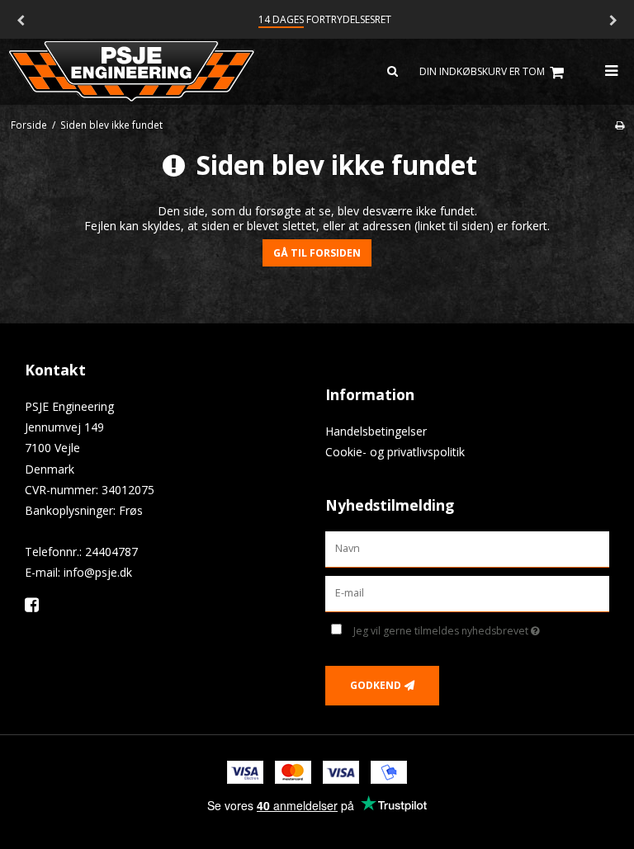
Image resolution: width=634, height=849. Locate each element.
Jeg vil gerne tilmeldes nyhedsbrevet (481, 628)
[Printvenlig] (619, 124)
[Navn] (467, 548)
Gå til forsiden (317, 253)
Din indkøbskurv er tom (482, 71)
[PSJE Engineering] (158, 71)
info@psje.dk (98, 572)
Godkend (375, 685)
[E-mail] (467, 593)
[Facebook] (37, 604)
